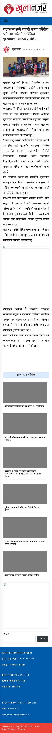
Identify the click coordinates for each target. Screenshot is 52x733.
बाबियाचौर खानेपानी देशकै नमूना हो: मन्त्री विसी (24, 406)
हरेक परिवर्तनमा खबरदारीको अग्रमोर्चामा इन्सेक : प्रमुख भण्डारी (25, 542)
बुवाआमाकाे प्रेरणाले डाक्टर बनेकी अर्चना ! (22, 575)
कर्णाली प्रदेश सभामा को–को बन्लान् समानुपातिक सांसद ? (25, 438)
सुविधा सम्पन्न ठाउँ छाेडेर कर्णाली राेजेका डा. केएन (23, 509)
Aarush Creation (18, 729)
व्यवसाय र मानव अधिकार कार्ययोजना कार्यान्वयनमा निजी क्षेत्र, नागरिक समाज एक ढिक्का (23, 474)
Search (6, 634)
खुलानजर (16, 49)
